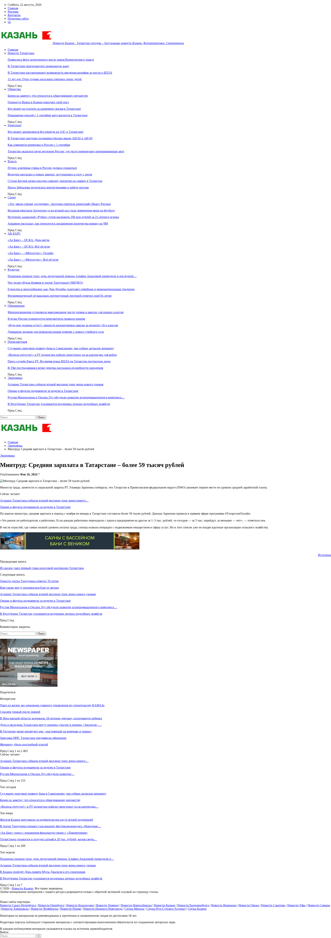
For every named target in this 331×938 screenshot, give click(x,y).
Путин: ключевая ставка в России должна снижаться (42, 167)
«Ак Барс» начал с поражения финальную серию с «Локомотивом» (44, 832)
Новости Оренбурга (51, 905)
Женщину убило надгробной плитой (24, 744)
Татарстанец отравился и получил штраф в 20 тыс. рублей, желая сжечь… (48, 839)
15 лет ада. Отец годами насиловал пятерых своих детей (45, 79)
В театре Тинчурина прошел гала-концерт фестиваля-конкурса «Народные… (50, 826)
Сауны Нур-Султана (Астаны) (166, 908)
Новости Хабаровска (15, 908)
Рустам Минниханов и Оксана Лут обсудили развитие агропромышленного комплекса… (66, 397)
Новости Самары (319, 905)
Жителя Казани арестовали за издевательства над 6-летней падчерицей (46, 819)
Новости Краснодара (80, 905)
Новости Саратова (273, 905)
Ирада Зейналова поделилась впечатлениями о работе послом (48, 187)
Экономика (15, 377)
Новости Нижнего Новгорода (102, 908)
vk (9, 22)
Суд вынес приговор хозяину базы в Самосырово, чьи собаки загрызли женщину (61, 348)
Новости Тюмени (107, 905)
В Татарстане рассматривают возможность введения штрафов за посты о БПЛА (60, 72)
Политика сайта (18, 18)
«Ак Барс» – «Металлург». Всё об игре (33, 259)
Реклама (13, 11)
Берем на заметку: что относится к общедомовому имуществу (48, 95)
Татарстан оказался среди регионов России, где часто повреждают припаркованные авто (66, 151)
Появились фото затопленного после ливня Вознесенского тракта (51, 59)
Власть (12, 161)
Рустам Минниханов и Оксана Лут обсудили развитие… (37, 774)
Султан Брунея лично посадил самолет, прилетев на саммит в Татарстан (55, 181)
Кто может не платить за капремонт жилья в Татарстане (44, 108)
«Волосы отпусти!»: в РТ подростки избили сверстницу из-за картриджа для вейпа (62, 354)
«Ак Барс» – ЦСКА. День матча (28, 240)
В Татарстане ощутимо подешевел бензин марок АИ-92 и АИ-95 (50, 138)
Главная (13, 8)
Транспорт (14, 125)
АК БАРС (14, 233)
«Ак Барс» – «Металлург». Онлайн (30, 253)
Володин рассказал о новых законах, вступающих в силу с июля (50, 174)
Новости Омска (248, 905)
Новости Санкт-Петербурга (18, 905)
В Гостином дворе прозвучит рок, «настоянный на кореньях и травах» (46, 731)
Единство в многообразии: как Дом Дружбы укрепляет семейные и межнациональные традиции (71, 289)
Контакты (14, 15)
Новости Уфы (296, 905)
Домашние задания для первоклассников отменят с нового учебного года (56, 331)
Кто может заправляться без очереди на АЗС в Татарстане (45, 131)
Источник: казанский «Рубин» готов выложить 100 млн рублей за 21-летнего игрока (63, 217)
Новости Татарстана (21, 53)
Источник (324, 555)
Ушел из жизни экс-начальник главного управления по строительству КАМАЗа (52, 705)
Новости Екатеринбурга (193, 905)
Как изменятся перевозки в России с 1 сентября (39, 144)
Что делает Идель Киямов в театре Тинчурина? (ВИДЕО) (45, 282)
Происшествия (17, 341)
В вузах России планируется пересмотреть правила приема (46, 318)
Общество (14, 89)
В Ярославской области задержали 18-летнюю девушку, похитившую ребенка (51, 718)
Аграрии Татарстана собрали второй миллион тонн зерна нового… (44, 500)
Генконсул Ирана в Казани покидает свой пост (38, 102)
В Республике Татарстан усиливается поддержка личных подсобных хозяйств (59, 404)
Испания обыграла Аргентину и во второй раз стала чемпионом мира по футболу (61, 210)
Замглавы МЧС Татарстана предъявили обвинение (33, 738)
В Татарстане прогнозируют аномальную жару (38, 66)
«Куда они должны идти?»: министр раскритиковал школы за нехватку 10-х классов (63, 325)
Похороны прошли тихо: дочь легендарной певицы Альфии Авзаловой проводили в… (57, 858)
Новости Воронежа (223, 905)
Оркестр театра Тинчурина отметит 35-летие (29, 581)
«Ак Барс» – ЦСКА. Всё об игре (29, 246)
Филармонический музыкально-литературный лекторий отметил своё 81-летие (60, 295)
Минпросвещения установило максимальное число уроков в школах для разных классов (66, 312)
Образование (16, 305)
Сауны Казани (197, 908)
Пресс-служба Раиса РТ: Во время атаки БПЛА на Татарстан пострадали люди (59, 361)
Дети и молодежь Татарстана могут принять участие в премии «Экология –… (51, 724)
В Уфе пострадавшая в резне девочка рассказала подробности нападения (55, 367)
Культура (13, 269)
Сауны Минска (134, 908)
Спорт (12, 197)
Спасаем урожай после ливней (20, 711)
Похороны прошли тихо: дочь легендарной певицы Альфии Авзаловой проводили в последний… (72, 276)
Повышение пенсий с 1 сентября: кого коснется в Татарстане (48, 115)
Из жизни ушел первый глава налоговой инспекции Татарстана (42, 568)
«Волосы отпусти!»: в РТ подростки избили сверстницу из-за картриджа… (49, 806)
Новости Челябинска (44, 908)
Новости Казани (22, 888)
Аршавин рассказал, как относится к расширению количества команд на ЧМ (58, 223)
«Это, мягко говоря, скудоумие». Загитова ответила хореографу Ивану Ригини (59, 204)
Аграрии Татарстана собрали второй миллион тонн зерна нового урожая (55, 384)
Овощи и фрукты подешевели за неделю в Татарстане (43, 391)
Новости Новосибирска (136, 905)
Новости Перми (70, 908)
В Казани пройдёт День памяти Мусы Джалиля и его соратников (42, 872)
